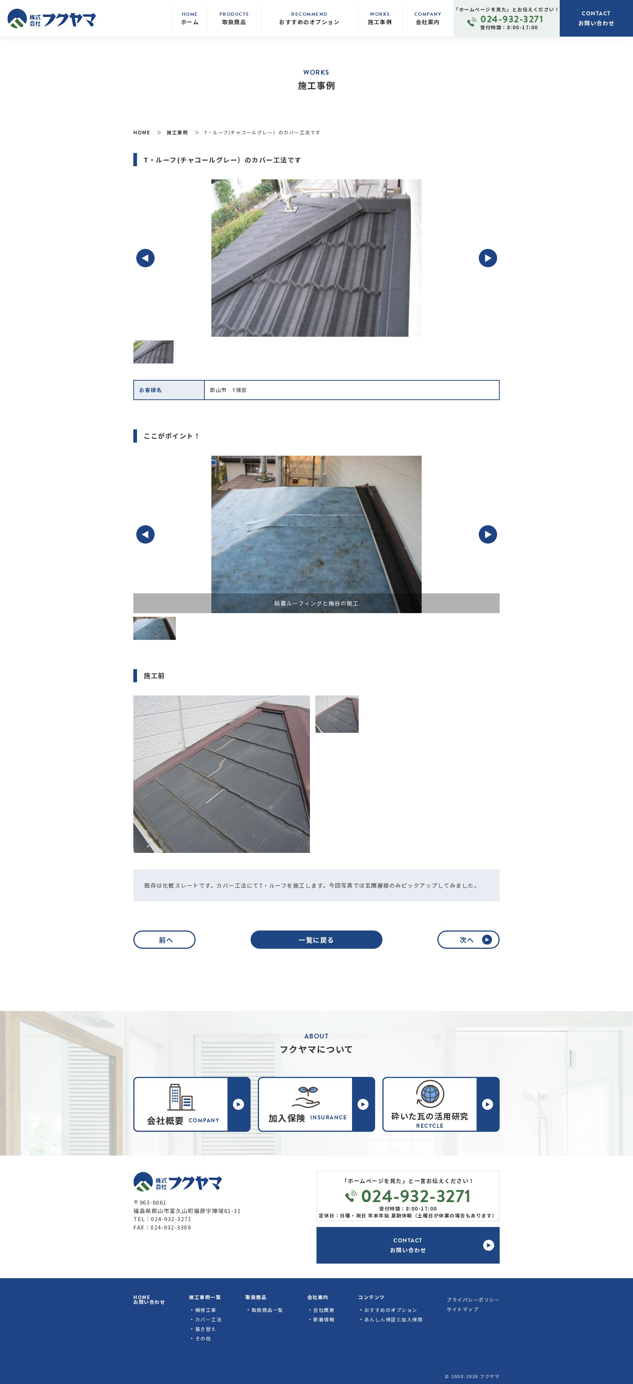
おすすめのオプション (391, 1309)
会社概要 (323, 1309)
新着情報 (323, 1319)
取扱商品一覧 (268, 1309)
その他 (203, 1338)
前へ (166, 939)
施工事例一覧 (205, 1297)
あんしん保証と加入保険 (393, 1319)
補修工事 (205, 1309)
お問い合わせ (149, 1301)
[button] (145, 258)
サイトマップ (462, 1309)
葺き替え (205, 1328)
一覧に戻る (316, 939)
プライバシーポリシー (473, 1299)
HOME (141, 1297)
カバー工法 (208, 1319)
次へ (467, 939)
